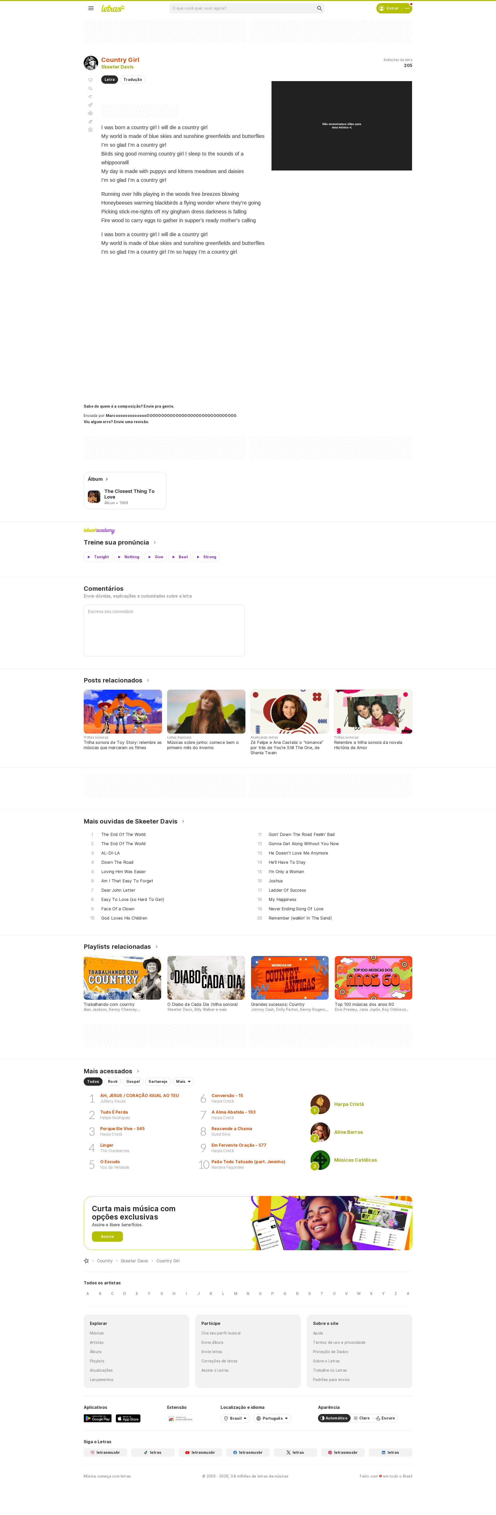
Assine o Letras (215, 1370)
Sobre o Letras (326, 1361)
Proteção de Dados (330, 1351)
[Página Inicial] (86, 1260)
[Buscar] (319, 8)
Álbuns (96, 1351)
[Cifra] (90, 104)
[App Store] (128, 1418)
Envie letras (212, 1351)
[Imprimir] (90, 113)
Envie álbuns (213, 1342)
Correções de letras (219, 1361)
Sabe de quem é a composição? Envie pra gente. (129, 406)
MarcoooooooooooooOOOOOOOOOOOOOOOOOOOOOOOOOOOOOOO (171, 415)
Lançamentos (101, 1379)
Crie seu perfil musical (221, 1333)
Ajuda (318, 1333)
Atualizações (101, 1370)
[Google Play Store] (98, 1418)
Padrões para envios (331, 1379)
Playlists (97, 1361)
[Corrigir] (90, 121)
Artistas (97, 1342)
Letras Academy (248, 531)
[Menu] (91, 8)
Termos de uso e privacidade (339, 1342)
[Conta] (407, 8)
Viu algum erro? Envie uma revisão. (116, 422)
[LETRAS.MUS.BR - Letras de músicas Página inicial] (113, 8)
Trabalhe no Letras (330, 1370)
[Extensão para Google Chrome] (180, 1418)
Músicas (97, 1333)
